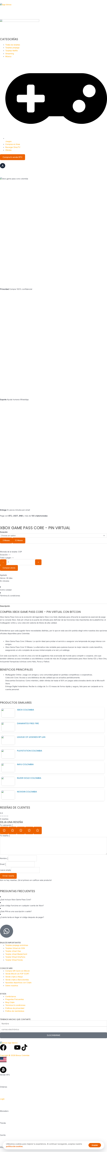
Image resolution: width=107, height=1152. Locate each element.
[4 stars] (29, 830)
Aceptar (95, 1145)
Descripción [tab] (5, 606)
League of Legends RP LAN (31, 737)
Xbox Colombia (25, 710)
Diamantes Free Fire (28, 723)
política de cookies (14, 1146)
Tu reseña (5, 836)
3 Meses (6, 540)
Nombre (4, 858)
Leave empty (5, 870)
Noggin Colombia (27, 791)
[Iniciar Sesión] (2, 165)
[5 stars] (37, 830)
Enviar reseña (8, 876)
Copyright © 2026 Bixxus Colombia (14, 1055)
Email (3, 864)
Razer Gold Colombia (29, 778)
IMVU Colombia (25, 764)
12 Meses (19, 540)
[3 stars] (21, 830)
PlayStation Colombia (29, 750)
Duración (4, 532)
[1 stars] (4, 830)
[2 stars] (12, 830)
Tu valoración (6, 825)
